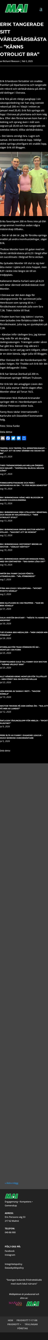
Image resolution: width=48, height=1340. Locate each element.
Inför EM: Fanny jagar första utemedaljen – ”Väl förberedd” (17, 574)
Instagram (10, 1254)
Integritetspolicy (13, 1264)
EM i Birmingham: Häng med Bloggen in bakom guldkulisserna (21, 498)
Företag (22, 1328)
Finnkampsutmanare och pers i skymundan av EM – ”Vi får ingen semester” (23, 484)
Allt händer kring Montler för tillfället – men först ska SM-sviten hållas (23, 677)
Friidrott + (14, 1324)
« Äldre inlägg (11, 1183)
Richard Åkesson (11, 61)
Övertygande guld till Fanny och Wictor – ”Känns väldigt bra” (23, 663)
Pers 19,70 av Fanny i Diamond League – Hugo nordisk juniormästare (21, 736)
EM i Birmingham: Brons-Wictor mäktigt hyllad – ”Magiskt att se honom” (22, 530)
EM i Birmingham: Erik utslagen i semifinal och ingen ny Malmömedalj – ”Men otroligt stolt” (23, 515)
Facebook (10, 1251)
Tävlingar (31, 1324)
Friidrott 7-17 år (27, 1320)
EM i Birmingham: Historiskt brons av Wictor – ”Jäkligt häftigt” (21, 545)
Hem (10, 1320)
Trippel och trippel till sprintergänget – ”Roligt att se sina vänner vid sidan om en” (23, 451)
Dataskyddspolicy (14, 1267)
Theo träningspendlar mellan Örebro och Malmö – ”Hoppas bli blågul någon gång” (22, 468)
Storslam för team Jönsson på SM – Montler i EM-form (20, 648)
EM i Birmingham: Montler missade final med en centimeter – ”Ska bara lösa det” (22, 560)
